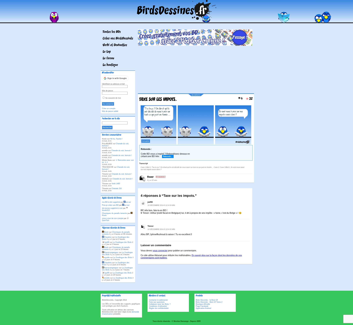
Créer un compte (108, 108)
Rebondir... (168, 156)
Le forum (108, 58)
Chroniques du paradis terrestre (114, 213)
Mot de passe (107, 91)
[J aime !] (247, 99)
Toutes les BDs (112, 32)
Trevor (150, 177)
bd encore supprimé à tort (112, 208)
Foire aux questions (157, 302)
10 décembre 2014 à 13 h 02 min (161, 229)
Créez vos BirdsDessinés (118, 39)
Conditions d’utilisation (158, 306)
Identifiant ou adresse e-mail (113, 84)
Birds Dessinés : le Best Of (207, 300)
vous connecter (160, 250)
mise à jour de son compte (112, 218)
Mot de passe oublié (110, 111)
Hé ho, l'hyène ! (116, 139)
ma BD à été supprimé (111, 202)
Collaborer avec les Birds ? (159, 304)
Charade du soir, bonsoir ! (121, 150)
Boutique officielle (203, 304)
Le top (107, 52)
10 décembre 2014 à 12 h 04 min (161, 205)
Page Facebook (202, 306)
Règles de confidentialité (159, 308)
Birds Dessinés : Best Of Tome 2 (209, 302)
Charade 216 (117, 188)
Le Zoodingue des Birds (122, 242)
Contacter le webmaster (158, 300)
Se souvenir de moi (113, 98)
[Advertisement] (195, 68)
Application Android (203, 308)
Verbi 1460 (116, 184)
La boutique (110, 65)
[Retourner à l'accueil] (176, 21)
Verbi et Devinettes (115, 45)
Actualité (145, 141)
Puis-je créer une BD (110, 205)
